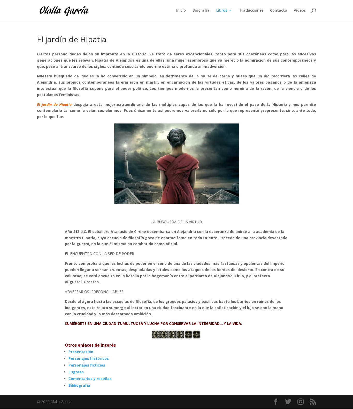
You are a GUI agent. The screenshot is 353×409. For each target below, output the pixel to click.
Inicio (181, 11)
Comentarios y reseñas (90, 378)
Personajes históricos (88, 358)
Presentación (80, 351)
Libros (221, 11)
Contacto (278, 11)
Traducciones (251, 11)
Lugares (76, 371)
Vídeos (300, 11)
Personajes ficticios (86, 365)
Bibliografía (79, 385)
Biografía (201, 11)
